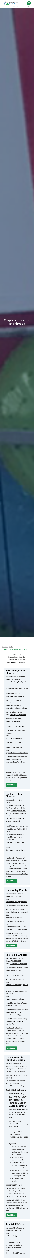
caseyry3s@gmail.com (18, 715)
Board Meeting (17, 1106)
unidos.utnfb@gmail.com (15, 1236)
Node (11, 647)
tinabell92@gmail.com (18, 696)
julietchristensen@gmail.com (16, 819)
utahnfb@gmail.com (18, 811)
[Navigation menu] (29, 3)
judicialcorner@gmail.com (15, 834)
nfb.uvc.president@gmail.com (16, 902)
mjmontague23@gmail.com (15, 1021)
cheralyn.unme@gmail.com (15, 850)
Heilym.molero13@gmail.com (16, 1253)
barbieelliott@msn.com (18, 826)
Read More (11, 785)
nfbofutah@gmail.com (19, 662)
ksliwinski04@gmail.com (19, 1015)
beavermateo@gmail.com (15, 999)
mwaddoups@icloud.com (15, 976)
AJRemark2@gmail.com (18, 964)
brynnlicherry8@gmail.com (15, 805)
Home (4, 647)
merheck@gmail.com (18, 762)
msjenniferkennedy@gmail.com (17, 753)
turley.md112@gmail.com (15, 727)
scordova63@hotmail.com (15, 738)
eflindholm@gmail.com (18, 708)
